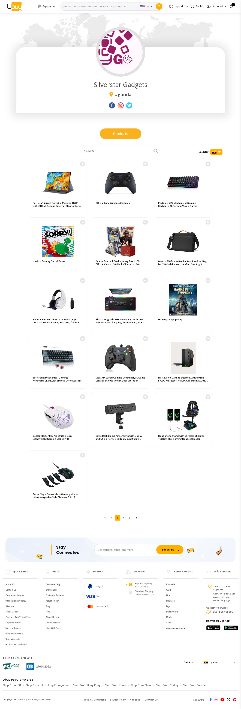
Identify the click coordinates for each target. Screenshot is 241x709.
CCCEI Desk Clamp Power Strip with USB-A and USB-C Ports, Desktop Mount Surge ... (118, 437)
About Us (10, 584)
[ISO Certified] (35, 666)
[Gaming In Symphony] (183, 298)
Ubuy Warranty (12, 639)
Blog (48, 606)
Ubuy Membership (14, 633)
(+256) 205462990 (221, 612)
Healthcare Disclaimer (16, 644)
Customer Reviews (55, 595)
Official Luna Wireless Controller (113, 203)
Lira (168, 595)
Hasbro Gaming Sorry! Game (49, 261)
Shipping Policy (12, 622)
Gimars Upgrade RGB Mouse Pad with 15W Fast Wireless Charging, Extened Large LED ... (119, 322)
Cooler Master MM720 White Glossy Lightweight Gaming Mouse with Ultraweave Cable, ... (52, 438)
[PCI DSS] (11, 666)
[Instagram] (216, 700)
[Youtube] (222, 700)
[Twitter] (228, 700)
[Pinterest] (235, 700)
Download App (53, 584)
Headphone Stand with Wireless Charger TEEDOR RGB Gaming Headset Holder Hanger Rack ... (181, 438)
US (147, 6)
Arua (168, 622)
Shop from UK (34, 685)
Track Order (11, 611)
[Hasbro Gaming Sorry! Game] (58, 239)
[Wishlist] (82, 163)
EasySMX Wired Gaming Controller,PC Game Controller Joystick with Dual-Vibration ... (120, 379)
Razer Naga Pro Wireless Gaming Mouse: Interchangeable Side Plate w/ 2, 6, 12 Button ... (56, 497)
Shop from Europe (194, 685)
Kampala (170, 584)
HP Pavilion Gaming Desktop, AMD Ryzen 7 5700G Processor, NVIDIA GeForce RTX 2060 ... (183, 379)
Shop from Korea (115, 685)
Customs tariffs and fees (18, 617)
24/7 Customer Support (221, 588)
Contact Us (10, 589)
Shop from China (141, 685)
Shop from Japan (58, 685)
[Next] (136, 518)
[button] (217, 6)
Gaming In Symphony (170, 319)
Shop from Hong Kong (87, 685)
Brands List (51, 589)
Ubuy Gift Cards (53, 628)
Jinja (168, 606)
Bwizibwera (172, 611)
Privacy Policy (118, 699)
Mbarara (170, 600)
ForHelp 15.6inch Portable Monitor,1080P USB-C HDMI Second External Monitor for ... (57, 205)
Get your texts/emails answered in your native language (224, 597)
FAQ (48, 611)
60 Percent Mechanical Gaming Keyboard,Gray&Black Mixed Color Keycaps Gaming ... (57, 380)
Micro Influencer (13, 628)
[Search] (159, 6)
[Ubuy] (14, 6)
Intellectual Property (15, 600)
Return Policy (52, 600)
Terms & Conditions (95, 699)
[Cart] (231, 6)
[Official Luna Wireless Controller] (120, 181)
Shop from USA (12, 685)
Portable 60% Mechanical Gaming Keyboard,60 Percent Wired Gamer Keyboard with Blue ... (177, 206)
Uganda (213, 662)
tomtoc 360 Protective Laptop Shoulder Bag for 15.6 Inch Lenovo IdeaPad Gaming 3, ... (182, 263)
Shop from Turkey (167, 685)
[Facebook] (210, 700)
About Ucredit (53, 617)
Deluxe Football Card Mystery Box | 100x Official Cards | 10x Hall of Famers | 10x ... (118, 263)
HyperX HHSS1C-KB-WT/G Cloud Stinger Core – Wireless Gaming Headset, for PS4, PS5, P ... (56, 322)
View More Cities (174, 628)
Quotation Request (15, 595)
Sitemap (9, 606)
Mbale (169, 617)
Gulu (168, 589)
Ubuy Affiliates (53, 622)
